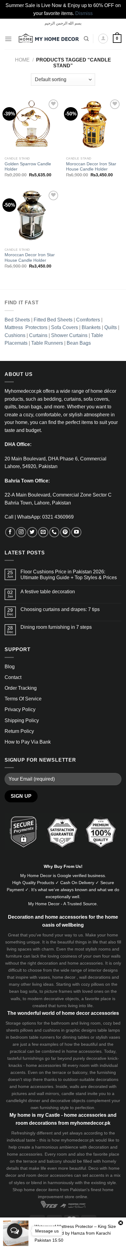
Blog (10, 666)
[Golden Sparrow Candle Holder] (32, 125)
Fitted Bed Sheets (53, 319)
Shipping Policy (22, 720)
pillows (97, 984)
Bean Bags (79, 343)
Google (64, 875)
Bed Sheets (17, 319)
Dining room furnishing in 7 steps (56, 627)
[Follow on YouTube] (76, 532)
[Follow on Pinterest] (65, 532)
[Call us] (54, 532)
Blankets (91, 327)
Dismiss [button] (84, 13)
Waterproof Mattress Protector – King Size (75, 1226)
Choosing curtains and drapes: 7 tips (60, 609)
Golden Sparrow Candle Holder (28, 167)
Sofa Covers (64, 327)
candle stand (73, 1093)
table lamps (109, 1030)
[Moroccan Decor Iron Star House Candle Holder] (93, 125)
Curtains (38, 335)
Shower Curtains (69, 335)
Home (22, 59)
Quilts (110, 327)
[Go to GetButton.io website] (14, 1243)
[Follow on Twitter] (32, 532)
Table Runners (47, 343)
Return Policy (19, 731)
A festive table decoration (47, 591)
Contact (13, 677)
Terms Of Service (23, 698)
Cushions (15, 335)
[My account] (103, 38)
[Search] (86, 39)
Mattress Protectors (26, 327)
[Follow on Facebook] (10, 532)
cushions (51, 1030)
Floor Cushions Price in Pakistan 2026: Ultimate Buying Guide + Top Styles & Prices (68, 574)
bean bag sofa (23, 991)
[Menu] (8, 38)
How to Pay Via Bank (28, 742)
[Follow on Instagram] (21, 532)
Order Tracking (21, 688)
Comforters (88, 319)
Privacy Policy (20, 709)
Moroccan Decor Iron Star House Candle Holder (91, 167)
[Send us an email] (43, 532)
